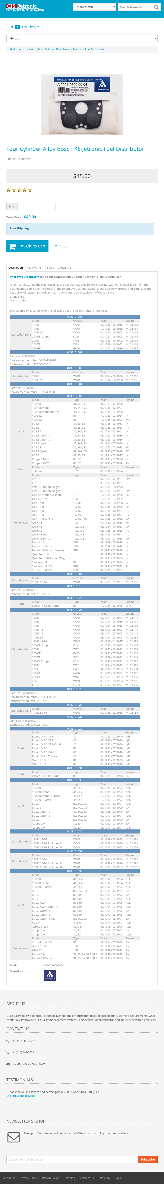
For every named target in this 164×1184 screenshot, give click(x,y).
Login (118, 1178)
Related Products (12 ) (58, 267)
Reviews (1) (34, 267)
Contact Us (87, 1178)
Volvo (29, 49)
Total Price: (21, 216)
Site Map (104, 1178)
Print (62, 246)
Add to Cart (34, 246)
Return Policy (50, 1178)
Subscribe (148, 1159)
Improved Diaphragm (24, 277)
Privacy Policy (28, 1178)
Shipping (69, 1178)
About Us (9, 1178)
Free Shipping (19, 228)
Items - (27, 26)
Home (16, 49)
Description (15, 267)
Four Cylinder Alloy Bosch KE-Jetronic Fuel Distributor (71, 49)
